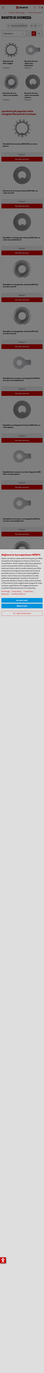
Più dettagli (5, 591)
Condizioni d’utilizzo (18, 594)
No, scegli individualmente (22, 613)
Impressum (5, 594)
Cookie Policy (28, 591)
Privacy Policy (16, 591)
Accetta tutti (22, 600)
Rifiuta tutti (22, 606)
